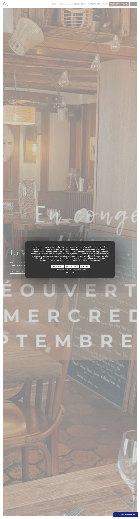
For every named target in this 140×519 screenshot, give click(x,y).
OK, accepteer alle (57, 266)
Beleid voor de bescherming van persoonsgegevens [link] (71, 269)
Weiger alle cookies (72, 266)
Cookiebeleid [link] (70, 272)
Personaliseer (85, 266)
